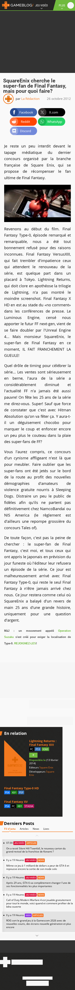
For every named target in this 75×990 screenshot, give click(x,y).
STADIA (29, 806)
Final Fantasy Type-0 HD (21, 788)
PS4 (7, 792)
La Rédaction (30, 99)
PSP (21, 792)
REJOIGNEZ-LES (25, 643)
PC (31, 749)
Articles (24, 829)
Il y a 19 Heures (37, 864)
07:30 (36, 847)
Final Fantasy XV (16, 802)
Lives (46, 829)
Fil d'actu (10, 829)
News (36, 829)
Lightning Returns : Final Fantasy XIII (42, 743)
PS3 (38, 749)
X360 (45, 749)
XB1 (14, 792)
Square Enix (46, 767)
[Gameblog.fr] (16, 5)
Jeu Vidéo (41, 5)
